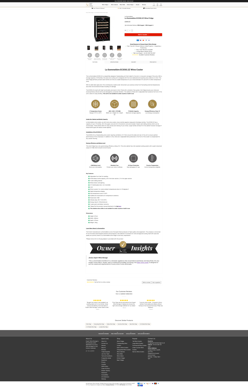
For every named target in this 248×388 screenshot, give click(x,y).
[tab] (95, 62)
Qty (125, 30)
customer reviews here (126, 293)
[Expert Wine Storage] (89, 4)
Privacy (103, 362)
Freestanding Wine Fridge (99, 324)
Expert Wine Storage (94, 383)
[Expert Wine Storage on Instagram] (91, 351)
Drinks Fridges (130, 4)
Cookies (103, 364)
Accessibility (104, 374)
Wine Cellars (120, 356)
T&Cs (150, 51)
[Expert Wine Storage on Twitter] (86, 351)
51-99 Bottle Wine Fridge (91, 326)
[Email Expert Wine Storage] (93, 351)
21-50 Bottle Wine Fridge (145, 324)
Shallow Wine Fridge (111, 324)
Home (87, 12)
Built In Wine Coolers (122, 347)
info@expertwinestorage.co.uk (156, 343)
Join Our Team (105, 354)
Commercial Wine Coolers (139, 345)
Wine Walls (122, 4)
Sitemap (103, 379)
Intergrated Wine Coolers (124, 349)
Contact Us (104, 343)
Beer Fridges (120, 360)
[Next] (121, 30)
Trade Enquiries (105, 351)
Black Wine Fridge (133, 324)
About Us (103, 341)
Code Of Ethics (105, 368)
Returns (103, 347)
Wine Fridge (88, 324)
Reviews (144, 4)
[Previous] (88, 30)
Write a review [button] (146, 282)
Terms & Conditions (106, 356)
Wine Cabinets (114, 4)
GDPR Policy (104, 366)
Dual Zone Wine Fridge (122, 324)
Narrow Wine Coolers (138, 351)
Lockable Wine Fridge (103, 326)
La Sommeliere (129, 16)
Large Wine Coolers (137, 343)
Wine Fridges (105, 4)
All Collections (105, 377)
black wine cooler (143, 262)
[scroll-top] (124, 379)
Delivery (103, 345)
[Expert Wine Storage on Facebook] (88, 351)
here (120, 206)
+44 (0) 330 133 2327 (149, 53)
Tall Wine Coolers (137, 341)
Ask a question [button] (156, 282)
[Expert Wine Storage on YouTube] (90, 351)
